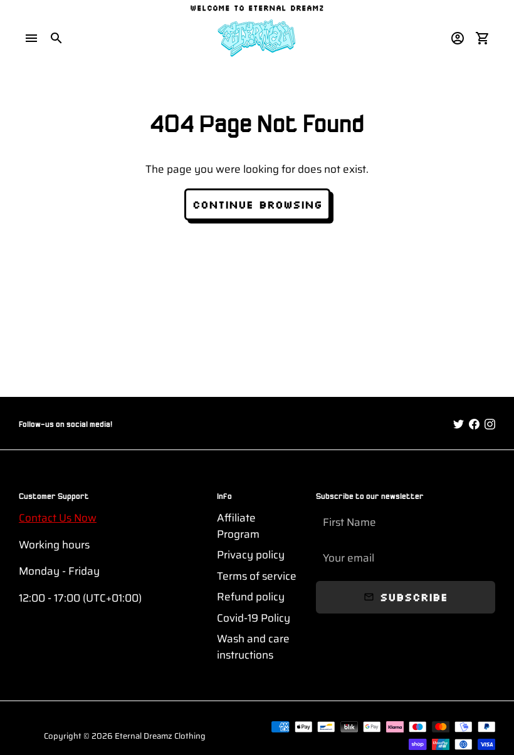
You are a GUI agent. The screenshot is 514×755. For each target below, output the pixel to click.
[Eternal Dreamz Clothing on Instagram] (490, 424)
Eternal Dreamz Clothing (160, 735)
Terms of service (256, 576)
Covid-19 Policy (253, 618)
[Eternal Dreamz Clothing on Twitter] (458, 424)
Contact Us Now (58, 518)
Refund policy (251, 597)
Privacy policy (251, 555)
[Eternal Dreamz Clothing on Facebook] (474, 424)
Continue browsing (257, 204)
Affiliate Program (238, 526)
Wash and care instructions (253, 647)
